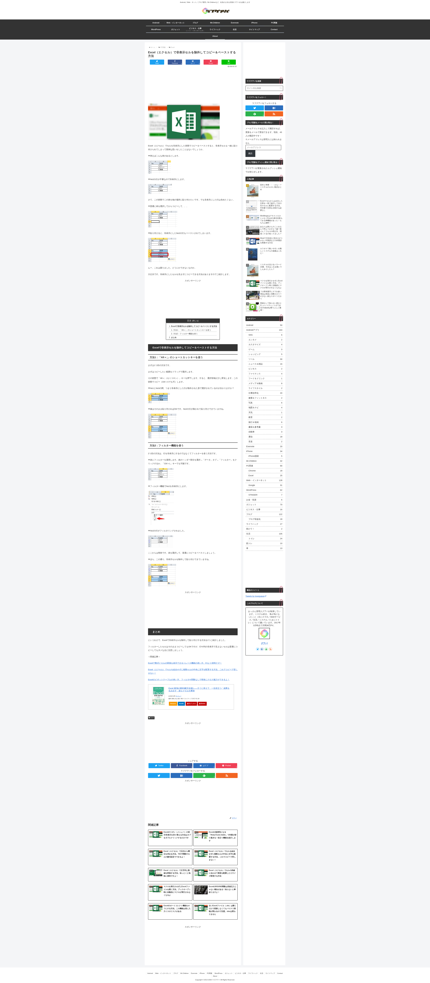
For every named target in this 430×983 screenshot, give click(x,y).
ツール (265, 359)
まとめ (173, 337)
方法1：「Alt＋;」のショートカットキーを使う (192, 330)
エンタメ (265, 340)
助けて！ (264, 529)
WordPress (264, 490)
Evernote (264, 446)
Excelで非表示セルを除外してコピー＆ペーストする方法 (194, 326)
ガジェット (264, 504)
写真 (265, 403)
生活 (264, 534)
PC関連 (264, 466)
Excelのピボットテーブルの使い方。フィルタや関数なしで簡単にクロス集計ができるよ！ (189, 680)
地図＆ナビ (265, 407)
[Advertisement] (193, 84)
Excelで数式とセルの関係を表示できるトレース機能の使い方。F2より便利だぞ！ (185, 663)
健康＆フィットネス (265, 398)
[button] (281, 88)
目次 (189, 320)
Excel (152, 718)
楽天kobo (202, 703)
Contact (280, 973)
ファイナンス (265, 374)
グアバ (264, 643)
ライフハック (264, 524)
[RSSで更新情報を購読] (227, 775)
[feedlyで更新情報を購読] (266, 649)
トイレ (265, 538)
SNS (265, 335)
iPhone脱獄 (265, 456)
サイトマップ (270, 973)
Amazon (173, 703)
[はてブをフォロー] (181, 775)
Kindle (181, 703)
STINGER (265, 495)
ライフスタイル (265, 388)
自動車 (265, 432)
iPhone (264, 451)
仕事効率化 (265, 393)
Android (264, 325)
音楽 (265, 441)
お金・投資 (264, 500)
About (215, 976)
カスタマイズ (265, 344)
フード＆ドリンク (265, 378)
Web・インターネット (264, 480)
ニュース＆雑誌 (265, 364)
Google (265, 485)
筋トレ (264, 543)
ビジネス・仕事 (264, 509)
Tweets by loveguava (254, 596)
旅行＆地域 (265, 422)
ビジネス (265, 369)
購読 (250, 153)
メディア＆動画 (265, 383)
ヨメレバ (178, 696)
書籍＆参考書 (265, 427)
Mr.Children (264, 461)
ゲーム (265, 349)
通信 (265, 437)
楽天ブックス (191, 703)
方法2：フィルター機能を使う (185, 334)
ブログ (264, 514)
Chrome (265, 471)
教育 (265, 417)
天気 (265, 412)
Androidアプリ (264, 330)
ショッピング (265, 354)
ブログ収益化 (265, 519)
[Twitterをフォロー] (159, 775)
